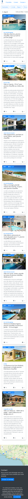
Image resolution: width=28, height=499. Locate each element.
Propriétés (8, 2)
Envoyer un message (7, 479)
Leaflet (26, 465)
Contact (16, 2)
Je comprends (17, 496)
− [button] (2, 449)
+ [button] (2, 447)
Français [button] (22, 2)
